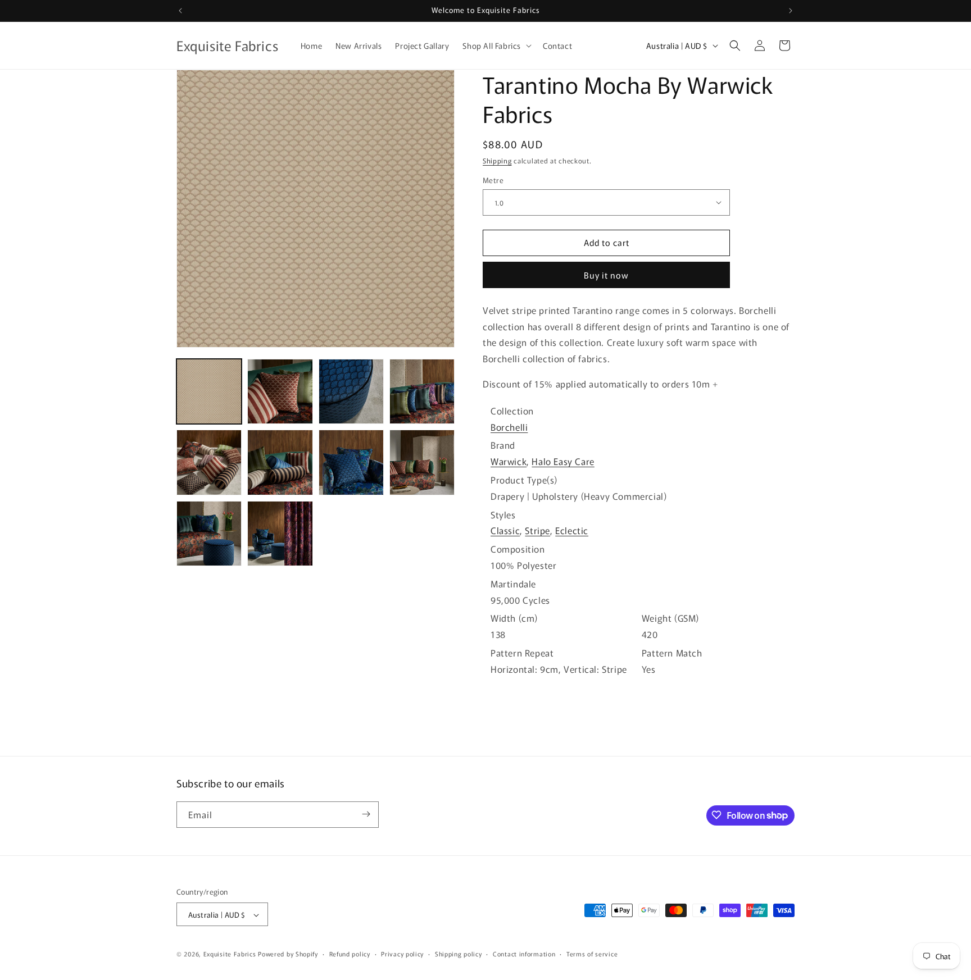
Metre (493, 180)
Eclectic (571, 530)
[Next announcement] (790, 10)
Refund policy (349, 953)
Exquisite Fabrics (229, 954)
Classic (505, 530)
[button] (496, 45)
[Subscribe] (365, 814)
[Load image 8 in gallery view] (422, 462)
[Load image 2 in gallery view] (279, 391)
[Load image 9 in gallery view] (209, 533)
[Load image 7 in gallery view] (351, 462)
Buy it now (606, 275)
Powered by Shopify (288, 954)
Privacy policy (402, 953)
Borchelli (509, 427)
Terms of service (592, 953)
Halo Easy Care (563, 461)
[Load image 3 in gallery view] (351, 391)
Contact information (524, 953)
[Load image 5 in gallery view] (209, 462)
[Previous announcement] (180, 10)
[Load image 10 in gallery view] (279, 533)
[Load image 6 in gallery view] (279, 462)
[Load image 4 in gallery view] (422, 391)
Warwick (509, 461)
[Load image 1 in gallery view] (209, 391)
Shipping (497, 160)
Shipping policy (458, 953)
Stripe (537, 530)
